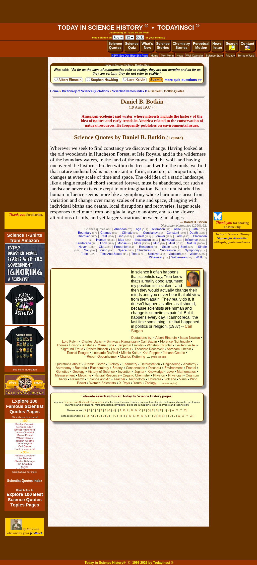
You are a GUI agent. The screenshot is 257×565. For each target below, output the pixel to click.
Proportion (121, 247)
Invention (124, 371)
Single (202, 247)
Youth (137, 383)
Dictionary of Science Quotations (85, 91)
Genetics (62, 371)
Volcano (170, 379)
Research (77, 379)
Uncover (154, 254)
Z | (185, 410)
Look (103, 243)
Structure (143, 250)
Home (154, 55)
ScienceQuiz (132, 45)
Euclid (24, 466)
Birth (194, 229)
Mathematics (186, 371)
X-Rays (124, 383)
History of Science (101, 371)
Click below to (24, 490)
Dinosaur (154, 368)
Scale (166, 247)
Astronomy (64, 368)
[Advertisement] (128, 11)
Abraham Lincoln (179, 349)
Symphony (192, 250)
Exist (103, 236)
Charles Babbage (25, 461)
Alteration (158, 229)
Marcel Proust (25, 435)
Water (194, 254)
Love (170, 371)
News (179, 55)
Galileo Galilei (185, 345)
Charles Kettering (132, 356)
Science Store (214, 55)
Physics (159, 375)
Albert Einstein (70, 80)
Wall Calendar (194, 55)
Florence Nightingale (175, 341)
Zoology (150, 383)
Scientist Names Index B (129, 91)
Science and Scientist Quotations (83, 402)
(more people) (159, 356)
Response (146, 247)
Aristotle (88, 345)
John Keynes (24, 443)
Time (84, 254)
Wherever (155, 257)
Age (138, 229)
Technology (136, 379)
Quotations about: (68, 364)
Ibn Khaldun (25, 463)
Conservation (135, 368)
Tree (134, 254)
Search (232, 43)
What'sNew (147, 45)
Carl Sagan (149, 341)
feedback (36, 533)
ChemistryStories (181, 45)
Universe (154, 379)
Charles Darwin (92, 341)
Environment (173, 368)
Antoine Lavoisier (25, 455)
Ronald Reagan (78, 353)
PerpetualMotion (201, 45)
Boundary (84, 232)
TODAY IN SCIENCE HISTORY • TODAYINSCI (129, 27)
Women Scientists (102, 383)
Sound (102, 250)
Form (178, 236)
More (137, 243)
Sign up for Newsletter (232, 238)
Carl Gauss (24, 446)
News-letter (217, 45)
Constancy (150, 232)
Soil (86, 250)
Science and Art (98, 379)
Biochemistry (99, 368)
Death (193, 232)
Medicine (84, 375)
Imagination (143, 240)
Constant (173, 232)
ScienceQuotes (115, 45)
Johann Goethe (174, 353)
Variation (175, 254)
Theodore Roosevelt (149, 349)
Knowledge (155, 371)
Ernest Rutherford (24, 429)
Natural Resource (106, 375)
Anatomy (189, 364)
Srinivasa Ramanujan (122, 341)
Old (101, 247)
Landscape (83, 243)
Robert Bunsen (97, 349)
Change (105, 232)
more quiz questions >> (183, 80)
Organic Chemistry (136, 375)
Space (122, 250)
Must (171, 243)
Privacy (230, 55)
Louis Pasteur (121, 349)
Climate (127, 232)
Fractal (191, 368)
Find (120, 236)
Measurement (65, 375)
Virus (183, 379)
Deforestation (150, 364)
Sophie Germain (24, 424)
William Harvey (24, 438)
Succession (168, 250)
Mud (156, 243)
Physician (175, 375)
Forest (140, 236)
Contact (247, 43)
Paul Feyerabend (25, 449)
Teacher (119, 379)
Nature (191, 243)
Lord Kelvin (136, 80)
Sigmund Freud (72, 349)
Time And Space (111, 254)
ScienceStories (163, 45)
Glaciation (200, 236)
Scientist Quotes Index (24, 481)
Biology (113, 364)
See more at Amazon (25, 369)
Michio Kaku (130, 353)
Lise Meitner (25, 458)
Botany (117, 368)
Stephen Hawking (104, 80)
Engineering (171, 364)
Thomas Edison (67, 345)
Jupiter (139, 371)
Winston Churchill (159, 345)
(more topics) (169, 383)
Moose (122, 243)
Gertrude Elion (24, 427)
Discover (84, 236)
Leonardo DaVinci (105, 353)
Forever (160, 236)
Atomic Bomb (94, 364)
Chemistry (129, 364)
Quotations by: (141, 338)
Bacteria (81, 368)
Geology (79, 371)
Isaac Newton (190, 338)
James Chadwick (24, 432)
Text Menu (167, 55)
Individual (168, 240)
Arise (177, 229)
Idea (121, 240)
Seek (183, 247)
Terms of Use (246, 55)
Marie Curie (106, 345)
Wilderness (179, 257)
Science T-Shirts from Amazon (24, 238)
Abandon (120, 229)
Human (101, 240)
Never (83, 247)
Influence (191, 240)
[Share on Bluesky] (218, 219)
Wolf (199, 257)
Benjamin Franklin (130, 345)
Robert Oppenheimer (102, 356)
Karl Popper (151, 353)
